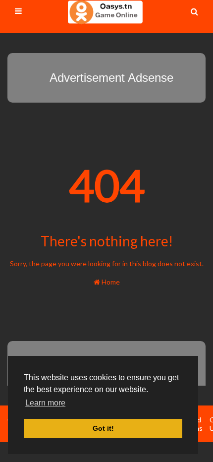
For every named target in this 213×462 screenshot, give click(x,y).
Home (110, 282)
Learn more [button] (45, 403)
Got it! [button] (103, 428)
